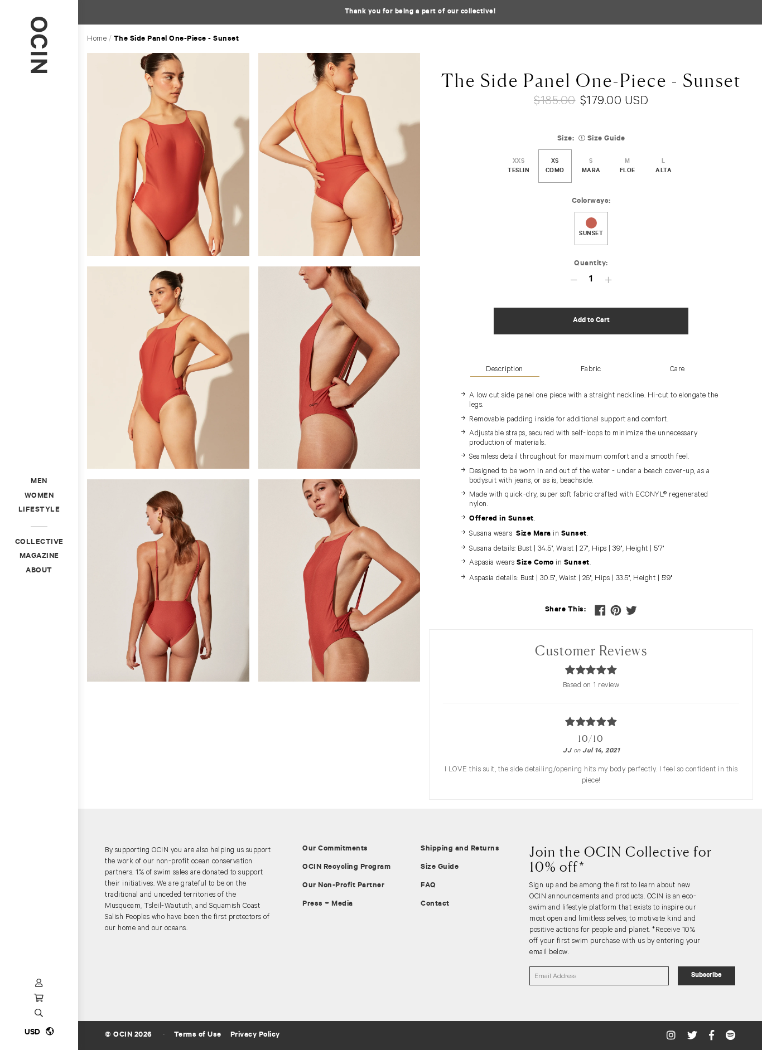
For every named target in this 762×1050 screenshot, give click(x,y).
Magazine (39, 556)
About (39, 571)
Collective (39, 542)
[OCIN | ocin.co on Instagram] (672, 1035)
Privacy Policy (255, 1035)
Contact (435, 904)
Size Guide (440, 867)
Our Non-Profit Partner (343, 886)
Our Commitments (335, 849)
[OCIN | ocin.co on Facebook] (713, 1035)
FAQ (428, 886)
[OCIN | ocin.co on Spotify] (731, 1035)
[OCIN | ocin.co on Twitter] (693, 1035)
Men (39, 482)
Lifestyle (39, 510)
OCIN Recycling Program (346, 867)
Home (97, 38)
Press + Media (327, 904)
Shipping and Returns (460, 849)
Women (39, 496)
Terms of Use (197, 1035)
